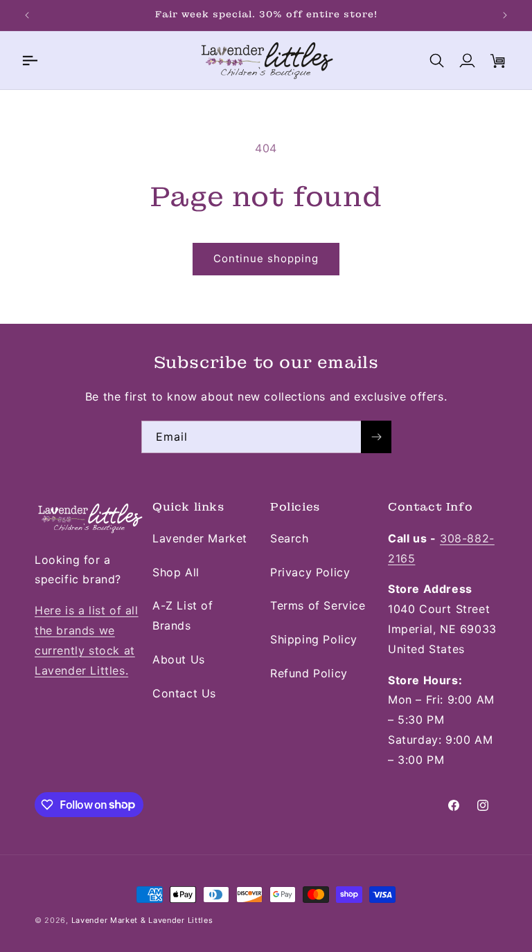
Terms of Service (318, 605)
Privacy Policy (310, 572)
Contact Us (184, 693)
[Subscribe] (376, 437)
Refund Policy (309, 673)
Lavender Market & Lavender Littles (142, 920)
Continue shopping (266, 258)
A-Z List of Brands (182, 615)
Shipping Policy (313, 639)
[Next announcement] (505, 15)
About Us (178, 659)
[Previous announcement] (27, 15)
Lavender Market (199, 538)
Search (289, 538)
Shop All (176, 572)
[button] (29, 60)
